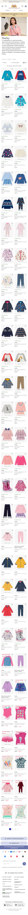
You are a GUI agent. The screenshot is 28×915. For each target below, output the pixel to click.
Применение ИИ (18, 884)
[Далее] (18, 829)
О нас (3, 884)
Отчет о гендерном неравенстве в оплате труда (7, 889)
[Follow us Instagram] (11, 857)
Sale (14, 10)
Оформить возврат (6, 879)
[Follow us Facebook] (5, 857)
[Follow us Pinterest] (17, 857)
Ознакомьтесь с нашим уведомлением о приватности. (12, 867)
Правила (16, 887)
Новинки (7, 10)
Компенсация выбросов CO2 (7, 893)
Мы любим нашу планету (15, 873)
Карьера (16, 879)
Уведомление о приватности (18, 882)
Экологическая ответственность (6, 896)
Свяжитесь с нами (6, 881)
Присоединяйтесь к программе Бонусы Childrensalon (14, 847)
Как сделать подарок (19, 877)
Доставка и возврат (6, 877)
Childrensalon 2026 (17, 909)
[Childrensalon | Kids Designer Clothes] (14, 5)
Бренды (21, 10)
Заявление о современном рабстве (19, 892)
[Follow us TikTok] (23, 857)
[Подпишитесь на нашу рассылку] (24, 863)
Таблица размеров (6, 886)
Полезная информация (19, 889)
